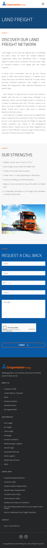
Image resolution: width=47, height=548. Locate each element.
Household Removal (11, 452)
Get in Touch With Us (12, 526)
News (6, 397)
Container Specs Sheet (12, 494)
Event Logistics (9, 456)
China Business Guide (12, 498)
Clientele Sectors (10, 405)
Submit (22, 345)
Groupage (7, 435)
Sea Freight (8, 423)
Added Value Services (12, 460)
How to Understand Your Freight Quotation (20, 512)
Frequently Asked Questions (14, 478)
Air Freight (8, 427)
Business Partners (10, 401)
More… (6, 464)
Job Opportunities (10, 409)
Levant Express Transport (13, 393)
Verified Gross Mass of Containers (16, 502)
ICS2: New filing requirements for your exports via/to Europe (23, 507)
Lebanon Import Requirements (15, 486)
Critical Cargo (9, 448)
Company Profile (10, 389)
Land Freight (8, 431)
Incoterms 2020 (10, 482)
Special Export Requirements (14, 490)
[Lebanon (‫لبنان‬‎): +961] (4, 283)
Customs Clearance (11, 439)
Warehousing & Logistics (13, 444)
